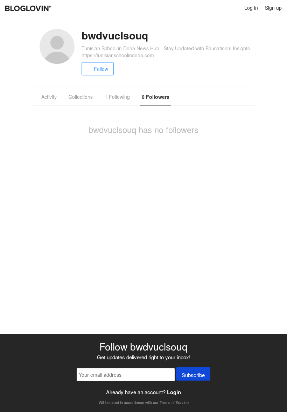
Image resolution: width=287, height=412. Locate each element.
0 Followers (155, 96)
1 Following (117, 96)
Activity (49, 96)
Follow (101, 68)
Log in (251, 7)
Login (174, 392)
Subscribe (193, 374)
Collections (81, 96)
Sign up (273, 7)
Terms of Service (174, 402)
